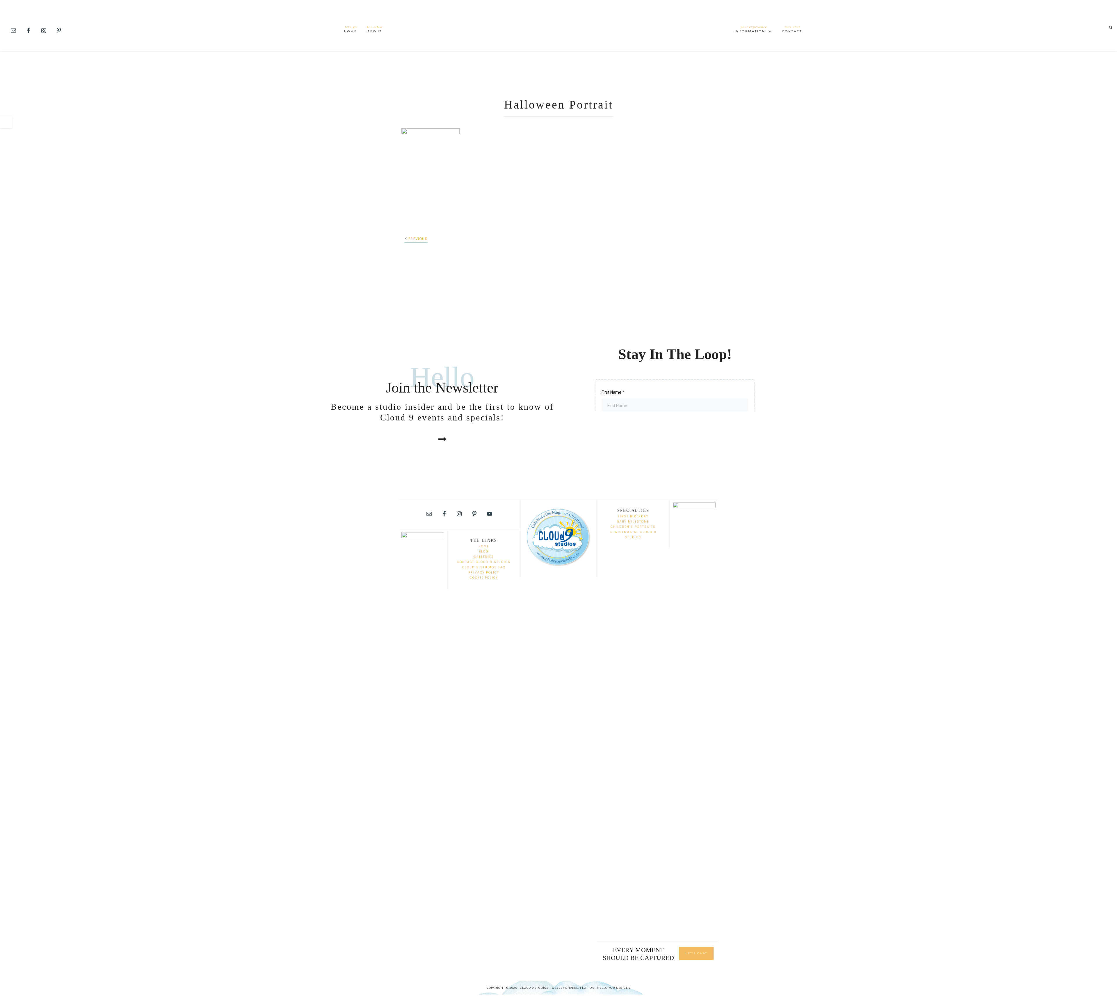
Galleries (484, 557)
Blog (484, 551)
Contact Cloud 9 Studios (484, 562)
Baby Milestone (633, 521)
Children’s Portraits (633, 527)
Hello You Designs (613, 987)
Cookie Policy (484, 578)
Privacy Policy (483, 572)
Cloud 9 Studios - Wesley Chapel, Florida (558, 25)
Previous (418, 238)
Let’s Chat (696, 953)
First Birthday (633, 516)
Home (484, 546)
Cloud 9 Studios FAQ (484, 567)
